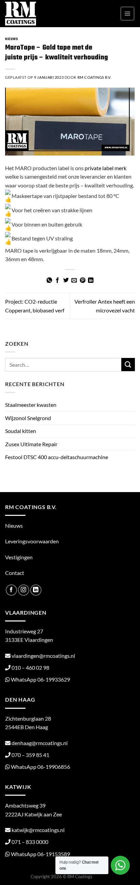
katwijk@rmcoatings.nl (38, 830)
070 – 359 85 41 (30, 755)
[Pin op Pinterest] (82, 280)
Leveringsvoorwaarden (32, 541)
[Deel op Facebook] (57, 280)
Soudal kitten (20, 431)
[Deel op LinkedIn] (90, 280)
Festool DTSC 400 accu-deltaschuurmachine (56, 457)
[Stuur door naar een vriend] (74, 280)
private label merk (105, 168)
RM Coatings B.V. (94, 77)
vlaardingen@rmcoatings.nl (43, 655)
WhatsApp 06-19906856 (40, 766)
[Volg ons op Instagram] (23, 590)
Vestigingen (19, 557)
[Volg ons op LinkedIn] (35, 590)
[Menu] (127, 13)
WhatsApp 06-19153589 (40, 854)
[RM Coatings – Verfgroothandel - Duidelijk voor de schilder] (35, 13)
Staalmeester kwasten (30, 404)
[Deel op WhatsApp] (49, 280)
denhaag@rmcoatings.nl (40, 743)
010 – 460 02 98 (30, 667)
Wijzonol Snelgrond (28, 418)
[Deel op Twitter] (66, 280)
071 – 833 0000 (30, 841)
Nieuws (11, 39)
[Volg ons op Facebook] (11, 590)
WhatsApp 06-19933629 (40, 679)
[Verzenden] (128, 364)
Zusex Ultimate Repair (31, 444)
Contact (14, 573)
